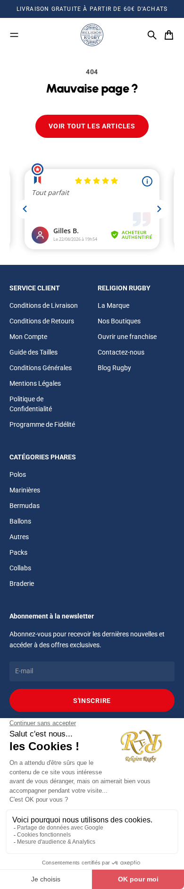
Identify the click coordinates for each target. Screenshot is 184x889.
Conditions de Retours (41, 321)
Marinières (24, 490)
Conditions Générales (40, 368)
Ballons (20, 521)
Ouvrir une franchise (127, 336)
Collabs (20, 568)
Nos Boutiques (119, 321)
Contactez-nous (121, 352)
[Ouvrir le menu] (14, 34)
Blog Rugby (114, 368)
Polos (17, 474)
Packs (18, 552)
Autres (19, 537)
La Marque (113, 305)
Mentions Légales (35, 383)
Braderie (21, 583)
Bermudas (24, 505)
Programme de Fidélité (42, 424)
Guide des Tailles (33, 352)
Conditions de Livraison (43, 305)
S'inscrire (92, 700)
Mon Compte (28, 336)
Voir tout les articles (92, 126)
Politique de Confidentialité (30, 404)
